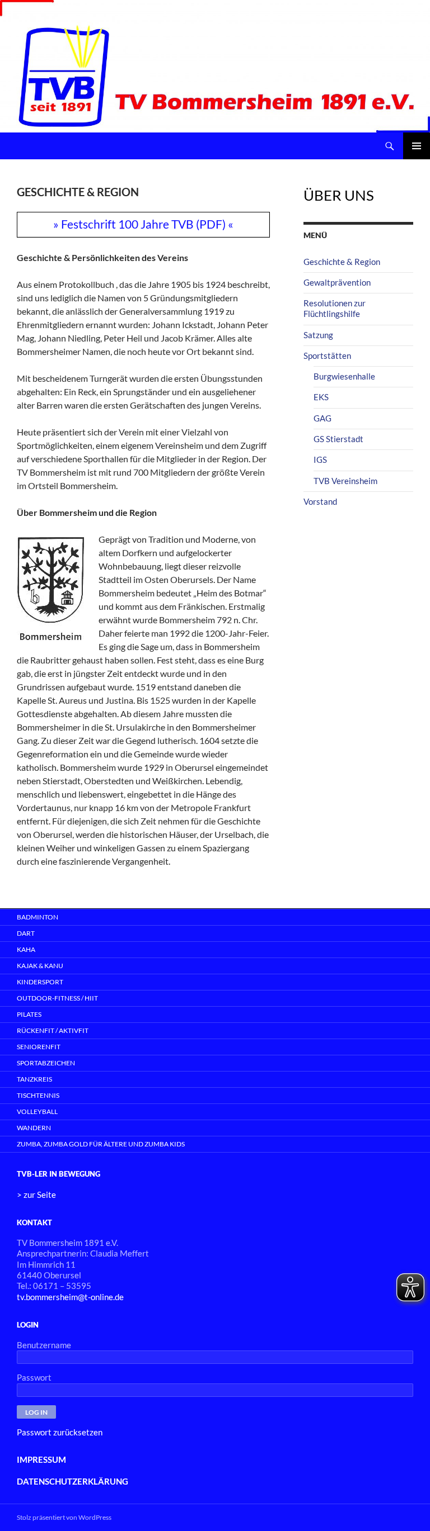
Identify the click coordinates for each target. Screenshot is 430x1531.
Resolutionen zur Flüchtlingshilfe (334, 308)
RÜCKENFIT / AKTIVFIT (52, 1030)
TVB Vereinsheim (345, 481)
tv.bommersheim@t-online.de (70, 1297)
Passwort (34, 1377)
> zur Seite (36, 1194)
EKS (321, 397)
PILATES (29, 1014)
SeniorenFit (38, 1046)
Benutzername (44, 1345)
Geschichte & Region (341, 262)
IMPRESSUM (41, 1459)
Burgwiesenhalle (344, 376)
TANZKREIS (34, 1079)
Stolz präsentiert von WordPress (64, 1517)
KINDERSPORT (40, 982)
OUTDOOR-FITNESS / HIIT (57, 998)
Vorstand (320, 501)
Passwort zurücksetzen (59, 1432)
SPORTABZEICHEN (46, 1063)
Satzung (318, 335)
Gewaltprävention (337, 282)
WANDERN (34, 1128)
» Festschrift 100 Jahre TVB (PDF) (139, 224)
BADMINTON (37, 917)
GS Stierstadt (338, 439)
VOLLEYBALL (37, 1111)
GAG (322, 418)
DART (26, 933)
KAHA (26, 949)
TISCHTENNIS (38, 1095)
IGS (320, 459)
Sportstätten (327, 355)
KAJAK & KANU (40, 965)
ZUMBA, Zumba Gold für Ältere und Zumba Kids (101, 1144)
